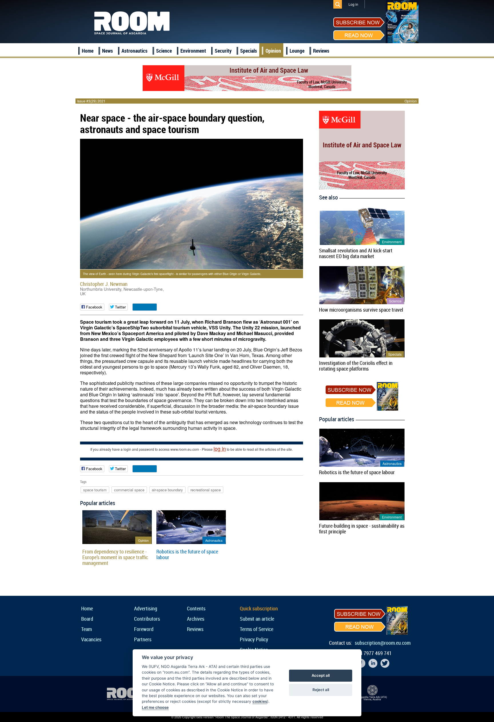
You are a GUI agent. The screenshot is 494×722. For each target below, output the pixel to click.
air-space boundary (167, 489)
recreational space (205, 489)
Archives (195, 618)
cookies (259, 701)
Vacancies (91, 639)
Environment (193, 50)
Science (164, 50)
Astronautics (134, 50)
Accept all (321, 675)
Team (86, 629)
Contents (196, 608)
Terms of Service (256, 629)
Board (87, 618)
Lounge (297, 50)
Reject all (320, 689)
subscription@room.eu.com (383, 642)
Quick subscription (259, 608)
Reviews (321, 50)
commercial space (129, 489)
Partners (143, 639)
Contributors (147, 618)
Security (223, 50)
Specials (248, 50)
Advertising (145, 608)
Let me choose (155, 707)
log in (220, 448)
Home (87, 50)
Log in (353, 4)
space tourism (95, 489)
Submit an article (257, 618)
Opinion (273, 50)
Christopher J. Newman (104, 284)
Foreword (144, 629)
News (107, 50)
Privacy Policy (254, 639)
